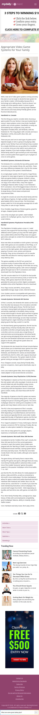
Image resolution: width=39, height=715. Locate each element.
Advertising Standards (19, 681)
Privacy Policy (19, 690)
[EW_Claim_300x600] (19, 639)
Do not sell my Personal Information (19, 693)
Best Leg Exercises (19, 563)
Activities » (5, 523)
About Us (19, 696)
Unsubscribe (20, 699)
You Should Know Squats (22, 586)
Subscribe (19, 684)
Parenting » (6, 540)
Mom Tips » (6, 532)
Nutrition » (5, 536)
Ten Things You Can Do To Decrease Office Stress (22, 575)
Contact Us (19, 678)
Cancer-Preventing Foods (22, 551)
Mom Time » (6, 528)
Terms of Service (19, 687)
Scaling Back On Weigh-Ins (23, 597)
